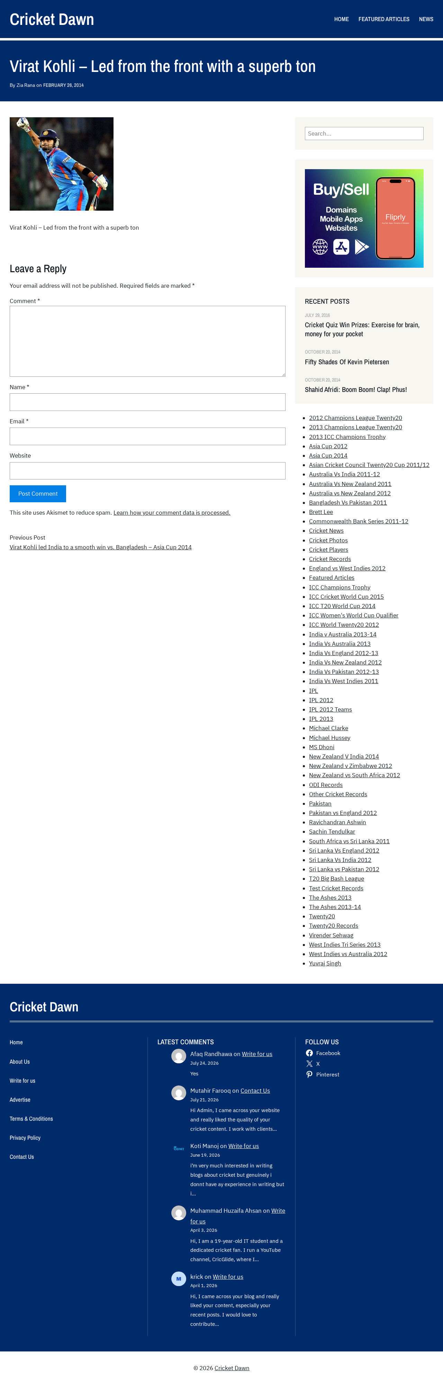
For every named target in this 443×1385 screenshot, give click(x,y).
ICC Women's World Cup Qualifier (353, 615)
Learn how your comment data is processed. (172, 512)
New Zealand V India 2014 (344, 756)
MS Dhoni (321, 747)
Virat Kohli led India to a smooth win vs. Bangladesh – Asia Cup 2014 (101, 547)
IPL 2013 (321, 719)
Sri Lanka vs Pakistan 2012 (344, 869)
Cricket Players (328, 549)
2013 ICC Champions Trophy (347, 437)
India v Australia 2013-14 (343, 634)
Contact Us (255, 1090)
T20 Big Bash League (336, 878)
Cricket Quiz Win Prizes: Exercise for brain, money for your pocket (362, 329)
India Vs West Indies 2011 (343, 681)
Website (20, 455)
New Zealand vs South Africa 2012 (354, 775)
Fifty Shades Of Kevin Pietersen (347, 361)
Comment (25, 301)
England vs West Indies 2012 (347, 568)
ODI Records (326, 785)
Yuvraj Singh (325, 963)
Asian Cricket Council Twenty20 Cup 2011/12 (369, 465)
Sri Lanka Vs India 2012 (340, 860)
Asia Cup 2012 (328, 446)
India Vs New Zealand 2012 (345, 662)
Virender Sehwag (331, 935)
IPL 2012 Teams (330, 709)
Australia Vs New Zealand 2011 (350, 484)
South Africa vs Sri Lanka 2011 (349, 841)
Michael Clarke (328, 728)
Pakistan (320, 803)
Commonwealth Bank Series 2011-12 (358, 521)
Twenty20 (322, 916)
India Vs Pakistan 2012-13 (344, 672)
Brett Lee (321, 512)
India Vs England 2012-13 (343, 653)
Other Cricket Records (338, 794)
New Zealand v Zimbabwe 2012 (350, 766)
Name (19, 387)
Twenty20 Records (333, 925)
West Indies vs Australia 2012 (348, 954)
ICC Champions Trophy (339, 587)
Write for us (257, 1054)
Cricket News (326, 530)
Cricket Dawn (52, 19)
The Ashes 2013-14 (335, 907)
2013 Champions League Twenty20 (355, 427)
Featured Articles (331, 577)
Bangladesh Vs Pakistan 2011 (348, 502)
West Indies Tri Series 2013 (345, 944)
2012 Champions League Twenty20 (355, 418)
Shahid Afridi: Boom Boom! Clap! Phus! (356, 389)
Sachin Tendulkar (332, 831)
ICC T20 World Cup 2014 (342, 606)
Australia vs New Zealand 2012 (350, 493)
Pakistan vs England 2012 (343, 813)
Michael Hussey (329, 738)
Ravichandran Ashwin (337, 822)
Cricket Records (330, 559)
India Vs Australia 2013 (340, 644)
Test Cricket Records (336, 888)
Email (19, 421)
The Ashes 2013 (330, 897)
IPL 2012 (321, 700)
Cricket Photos (328, 540)
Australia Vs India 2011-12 (344, 474)
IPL (313, 691)
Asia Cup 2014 (328, 455)
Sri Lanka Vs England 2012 (344, 850)
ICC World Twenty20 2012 (344, 625)
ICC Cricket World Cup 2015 (346, 596)
